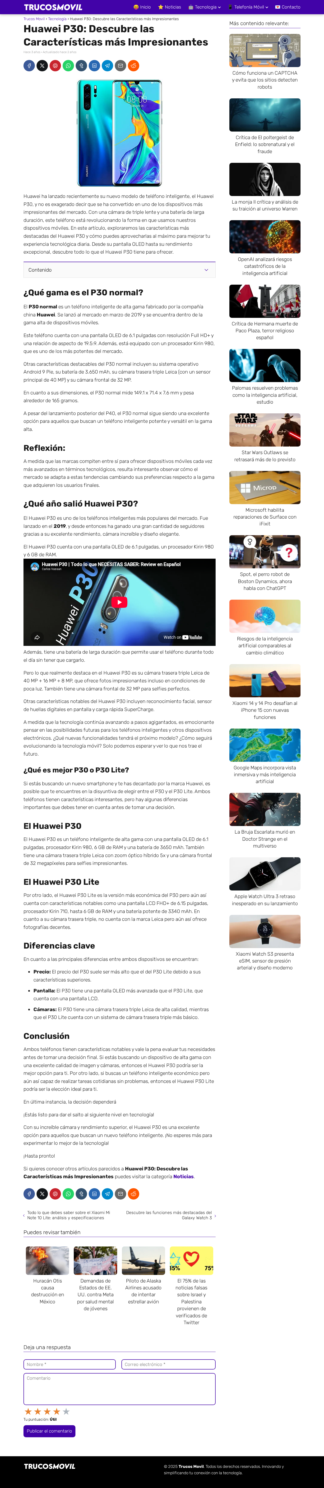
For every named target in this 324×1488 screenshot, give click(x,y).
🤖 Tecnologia (202, 7)
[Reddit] (133, 65)
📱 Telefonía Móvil (245, 7)
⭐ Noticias (169, 7)
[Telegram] (107, 65)
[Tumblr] (81, 65)
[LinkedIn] (94, 65)
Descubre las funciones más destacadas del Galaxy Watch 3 (169, 1215)
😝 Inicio (142, 7)
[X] (42, 65)
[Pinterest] (55, 65)
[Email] (120, 65)
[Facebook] (29, 65)
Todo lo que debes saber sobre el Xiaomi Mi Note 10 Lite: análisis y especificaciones (68, 1215)
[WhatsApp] (68, 65)
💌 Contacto (288, 7)
